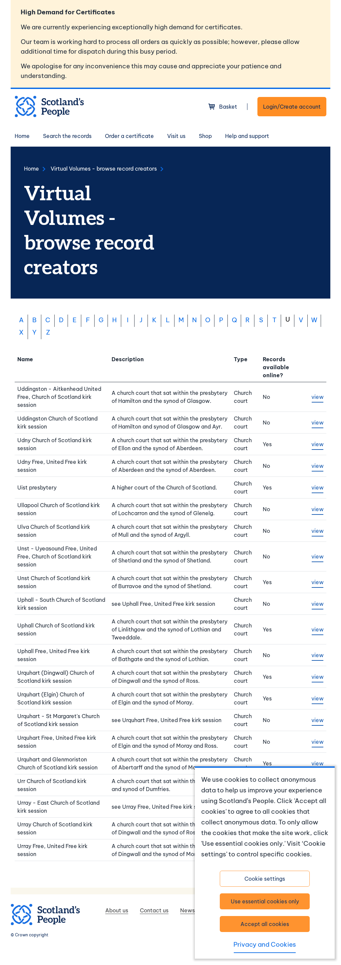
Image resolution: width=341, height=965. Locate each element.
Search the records (67, 136)
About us (116, 910)
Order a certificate (129, 136)
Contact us (154, 910)
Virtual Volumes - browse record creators (104, 168)
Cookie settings (264, 878)
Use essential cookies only (265, 901)
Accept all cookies (264, 924)
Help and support (247, 136)
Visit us (176, 136)
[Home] (49, 106)
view (317, 397)
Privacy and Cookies (264, 944)
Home (22, 136)
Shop (205, 136)
